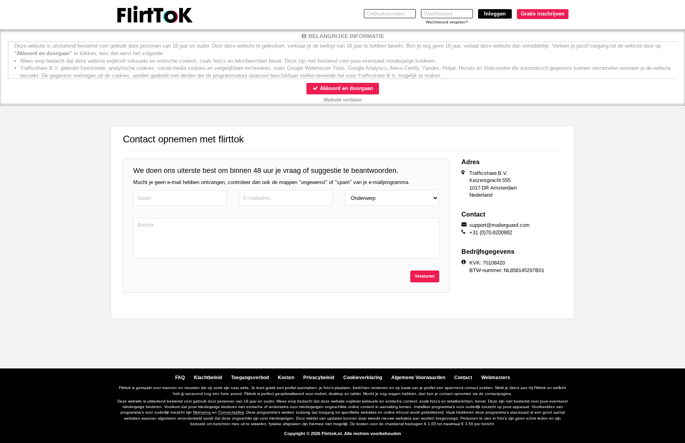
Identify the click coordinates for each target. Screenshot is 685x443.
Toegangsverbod (250, 377)
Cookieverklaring (362, 377)
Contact (463, 377)
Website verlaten (342, 100)
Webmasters (495, 377)
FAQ (180, 377)
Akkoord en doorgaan (345, 88)
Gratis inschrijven (542, 14)
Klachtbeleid (208, 377)
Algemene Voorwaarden (418, 377)
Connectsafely (231, 412)
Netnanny (202, 412)
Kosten (286, 377)
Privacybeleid (318, 377)
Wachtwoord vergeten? (447, 22)
